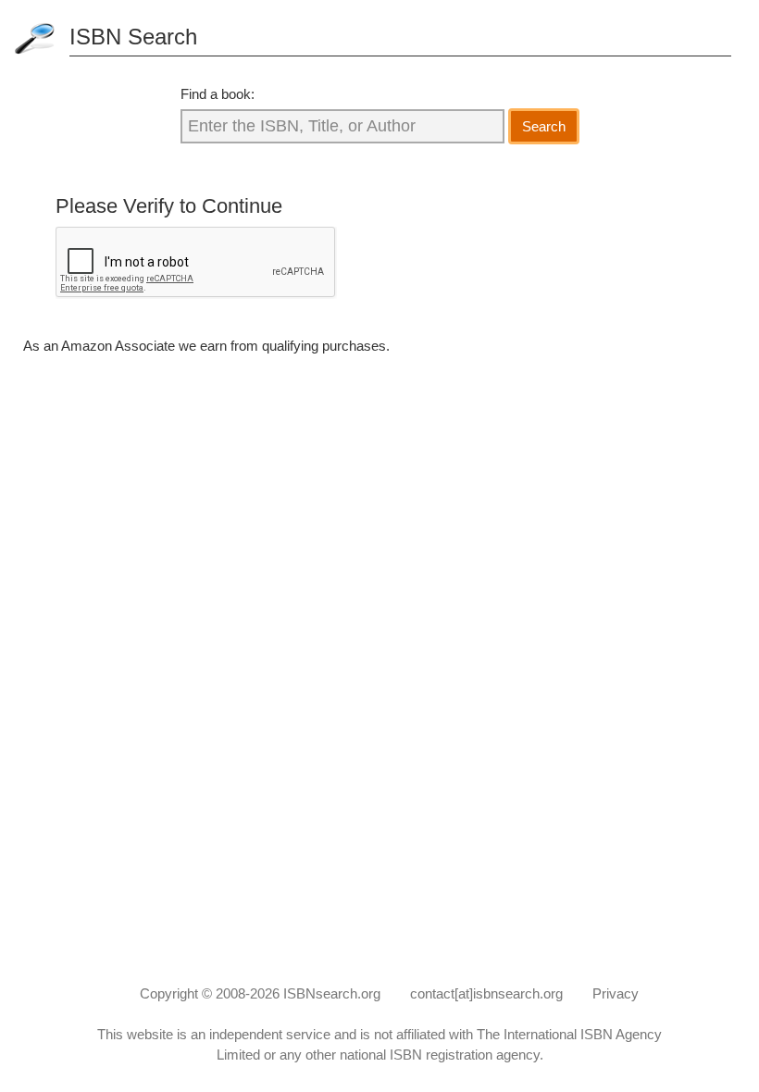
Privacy (615, 993)
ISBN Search (133, 36)
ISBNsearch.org (331, 993)
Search (544, 126)
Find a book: (217, 94)
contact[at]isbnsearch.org (486, 993)
